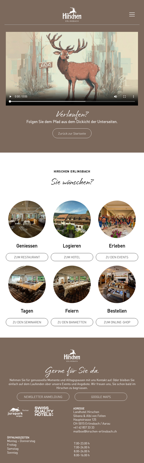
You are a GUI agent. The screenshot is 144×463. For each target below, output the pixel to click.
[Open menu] (132, 14)
